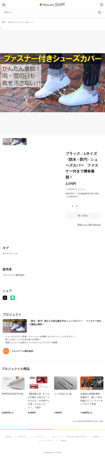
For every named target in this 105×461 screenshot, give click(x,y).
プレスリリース (39, 436)
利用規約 (63, 440)
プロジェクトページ (15, 22)
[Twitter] (5, 298)
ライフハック (11, 253)
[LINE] (12, 298)
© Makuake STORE (52, 452)
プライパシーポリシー (46, 440)
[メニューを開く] (3, 5)
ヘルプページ (55, 436)
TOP (3, 22)
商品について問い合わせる (89, 225)
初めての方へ (22, 436)
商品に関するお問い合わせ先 (77, 436)
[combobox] (51, 12)
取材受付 (96, 436)
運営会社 (9, 436)
